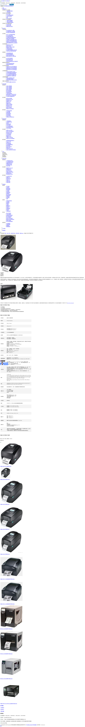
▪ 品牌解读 (2, 707)
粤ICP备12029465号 (29, 724)
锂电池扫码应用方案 (9, 64)
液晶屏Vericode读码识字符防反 (11, 41)
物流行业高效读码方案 (10, 55)
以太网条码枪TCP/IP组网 (10, 31)
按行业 (3, 212)
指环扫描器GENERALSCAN (11, 94)
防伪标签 (7, 191)
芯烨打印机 (8, 182)
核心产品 (8, 233)
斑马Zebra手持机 (9, 132)
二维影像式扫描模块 (9, 22)
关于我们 (4, 228)
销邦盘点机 (8, 147)
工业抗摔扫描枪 (9, 93)
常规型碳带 (8, 224)
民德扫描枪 (8, 112)
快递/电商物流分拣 (9, 53)
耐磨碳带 (7, 225)
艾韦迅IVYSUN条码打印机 (7, 23)
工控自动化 (4, 29)
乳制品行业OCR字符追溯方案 (11, 66)
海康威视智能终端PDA (10, 140)
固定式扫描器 (8, 90)
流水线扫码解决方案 (9, 36)
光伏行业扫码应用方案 (10, 63)
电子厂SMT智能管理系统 (10, 34)
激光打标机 (8, 165)
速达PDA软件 (8, 45)
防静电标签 (8, 192)
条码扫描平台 (8, 92)
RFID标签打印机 (9, 164)
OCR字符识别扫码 (5, 65)
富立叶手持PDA (9, 146)
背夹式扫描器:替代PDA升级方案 (12, 61)
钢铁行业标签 (8, 220)
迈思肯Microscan (9, 106)
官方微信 (7, 0)
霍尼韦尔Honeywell (9, 99)
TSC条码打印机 (9, 176)
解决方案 (4, 28)
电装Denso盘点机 (9, 130)
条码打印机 (4, 158)
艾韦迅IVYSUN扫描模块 (6, 19)
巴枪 (7, 17)
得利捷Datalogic (9, 100)
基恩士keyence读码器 (10, 108)
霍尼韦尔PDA (8, 135)
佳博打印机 (8, 181)
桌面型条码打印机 (9, 162)
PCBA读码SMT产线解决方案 (11, 74)
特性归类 (4, 119)
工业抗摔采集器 (9, 16)
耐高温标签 (8, 188)
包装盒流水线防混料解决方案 (11, 40)
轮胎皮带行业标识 (9, 215)
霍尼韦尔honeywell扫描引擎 (11, 95)
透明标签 (7, 202)
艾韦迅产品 (4, 8)
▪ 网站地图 (2, 711)
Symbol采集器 (8, 134)
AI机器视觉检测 (5, 76)
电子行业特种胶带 (9, 221)
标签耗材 (4, 184)
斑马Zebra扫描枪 (9, 98)
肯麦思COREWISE (9, 148)
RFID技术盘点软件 (9, 60)
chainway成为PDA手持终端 (11, 149)
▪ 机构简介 (2, 709)
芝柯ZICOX (8, 179)
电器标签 (7, 193)
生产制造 (4, 33)
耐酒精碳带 (8, 226)
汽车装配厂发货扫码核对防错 (11, 39)
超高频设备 (4, 156)
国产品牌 (4, 109)
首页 (3, 7)
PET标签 (7, 201)
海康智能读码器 (9, 110)
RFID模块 (4, 152)
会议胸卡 (7, 187)
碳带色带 (4, 222)
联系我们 (4, 230)
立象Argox (8, 180)
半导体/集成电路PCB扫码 (10, 71)
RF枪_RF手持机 (9, 18)
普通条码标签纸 (9, 200)
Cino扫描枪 (8, 111)
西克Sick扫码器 (9, 107)
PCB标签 (7, 190)
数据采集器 (4, 118)
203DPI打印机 (8, 24)
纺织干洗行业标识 (9, 218)
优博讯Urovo (8, 142)
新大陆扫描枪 (8, 113)
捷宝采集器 (8, 145)
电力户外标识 (8, 213)
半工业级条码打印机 (9, 161)
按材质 (3, 199)
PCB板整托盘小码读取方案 (11, 75)
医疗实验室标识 (9, 216)
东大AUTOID (8, 141)
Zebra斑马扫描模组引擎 (10, 96)
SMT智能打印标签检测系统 (11, 37)
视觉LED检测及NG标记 (10, 77)
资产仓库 (4, 57)
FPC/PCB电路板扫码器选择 (11, 73)
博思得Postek (8, 178)
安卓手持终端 (8, 128)
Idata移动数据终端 (9, 144)
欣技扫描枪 (8, 114)
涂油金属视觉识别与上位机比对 (11, 42)
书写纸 (7, 210)
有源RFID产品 (4, 154)
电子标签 (4, 155)
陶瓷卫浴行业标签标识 (10, 219)
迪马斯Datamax (8, 173)
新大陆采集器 (8, 143)
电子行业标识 (8, 217)
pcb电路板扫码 (4, 70)
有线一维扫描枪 (9, 89)
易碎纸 (7, 203)
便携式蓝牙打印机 (9, 26)
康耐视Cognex (8, 101)
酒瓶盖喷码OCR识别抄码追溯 (11, 68)
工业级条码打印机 (9, 160)
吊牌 (7, 198)
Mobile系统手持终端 (9, 127)
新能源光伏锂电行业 (5, 62)
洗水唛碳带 (8, 223)
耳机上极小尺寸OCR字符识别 (11, 69)
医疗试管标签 (8, 194)
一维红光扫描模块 (9, 21)
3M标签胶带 (8, 211)
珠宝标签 (7, 197)
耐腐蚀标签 (8, 195)
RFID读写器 (4, 153)
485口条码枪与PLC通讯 (10, 30)
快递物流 (4, 52)
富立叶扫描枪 (8, 115)
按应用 (3, 185)
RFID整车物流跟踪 (9, 54)
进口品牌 (4, 97)
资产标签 (7, 186)
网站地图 (34, 724)
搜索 (12, 4)
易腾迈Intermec (8, 103)
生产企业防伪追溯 (9, 35)
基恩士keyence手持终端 (10, 138)
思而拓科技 (43, 724)
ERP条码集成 (4, 43)
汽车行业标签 (8, 214)
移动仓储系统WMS (9, 59)
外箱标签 (7, 196)
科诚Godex (8, 177)
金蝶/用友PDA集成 (9, 44)
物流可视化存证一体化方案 (11, 56)
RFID (3, 151)
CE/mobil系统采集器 (9, 15)
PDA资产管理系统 (9, 58)
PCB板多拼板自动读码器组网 (11, 72)
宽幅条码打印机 (9, 163)
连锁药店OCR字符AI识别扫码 (11, 67)
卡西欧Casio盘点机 (9, 137)
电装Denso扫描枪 (9, 104)
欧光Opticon (8, 102)
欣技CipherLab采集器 (10, 131)
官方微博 (3, 0)
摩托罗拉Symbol (9, 105)
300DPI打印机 (8, 25)
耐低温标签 (8, 189)
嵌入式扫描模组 (9, 91)
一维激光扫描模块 (9, 20)
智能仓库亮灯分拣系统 (10, 38)
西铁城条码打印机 (9, 174)
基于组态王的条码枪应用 (10, 32)
